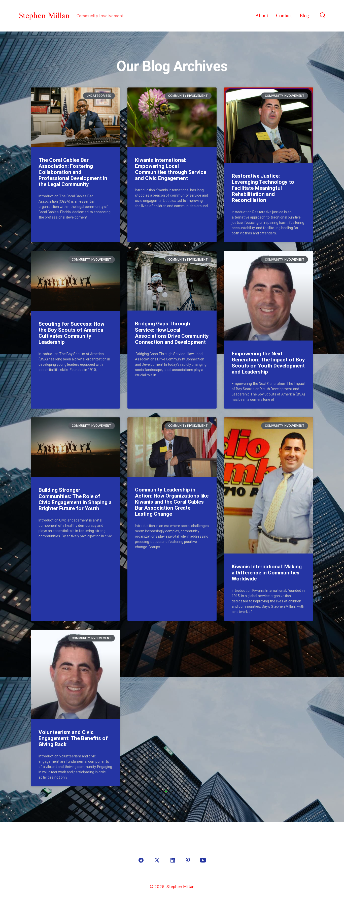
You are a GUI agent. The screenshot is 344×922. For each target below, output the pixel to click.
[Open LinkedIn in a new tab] (173, 860)
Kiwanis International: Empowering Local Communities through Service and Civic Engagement (170, 169)
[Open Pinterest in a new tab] (188, 860)
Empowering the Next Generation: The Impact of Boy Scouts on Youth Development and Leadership (268, 363)
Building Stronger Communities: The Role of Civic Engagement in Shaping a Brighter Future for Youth (75, 499)
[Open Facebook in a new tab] (141, 860)
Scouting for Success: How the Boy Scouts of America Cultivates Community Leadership (71, 333)
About (261, 15)
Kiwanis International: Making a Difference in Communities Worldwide (267, 573)
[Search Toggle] (322, 15)
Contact (284, 15)
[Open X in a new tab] (157, 860)
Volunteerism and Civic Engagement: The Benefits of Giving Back (73, 738)
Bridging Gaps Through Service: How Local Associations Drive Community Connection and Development (172, 333)
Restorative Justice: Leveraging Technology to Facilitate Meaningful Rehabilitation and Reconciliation (263, 188)
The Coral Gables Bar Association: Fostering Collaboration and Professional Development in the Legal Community (73, 172)
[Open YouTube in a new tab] (203, 860)
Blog (304, 15)
